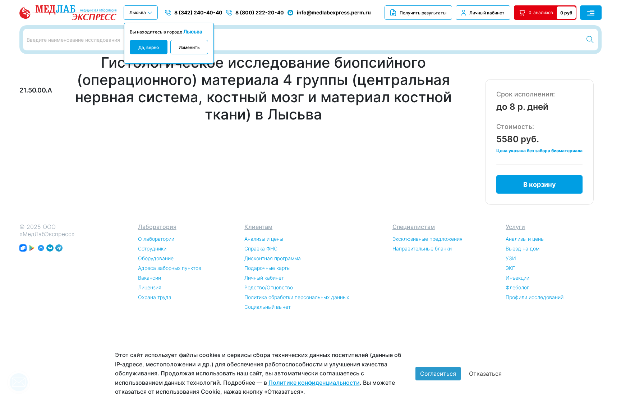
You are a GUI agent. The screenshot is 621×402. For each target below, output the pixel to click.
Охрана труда (154, 297)
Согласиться (438, 373)
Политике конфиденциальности (314, 382)
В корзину (539, 184)
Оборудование (156, 258)
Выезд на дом (522, 248)
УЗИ (511, 258)
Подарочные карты (267, 268)
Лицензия (149, 287)
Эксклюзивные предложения (427, 239)
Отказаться (485, 373)
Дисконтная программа (272, 258)
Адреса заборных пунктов (169, 268)
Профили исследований (535, 297)
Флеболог (517, 287)
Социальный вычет (267, 307)
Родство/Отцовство (268, 287)
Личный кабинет (487, 12)
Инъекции (517, 278)
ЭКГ (510, 268)
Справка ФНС (260, 248)
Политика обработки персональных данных (296, 297)
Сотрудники (152, 248)
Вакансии (149, 278)
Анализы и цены (263, 239)
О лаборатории (156, 239)
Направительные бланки (422, 248)
